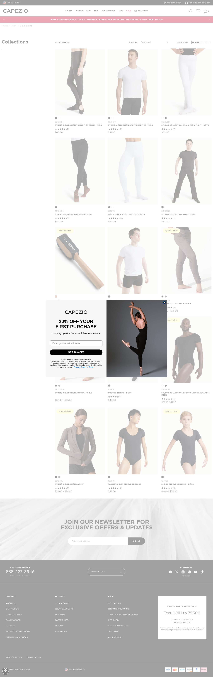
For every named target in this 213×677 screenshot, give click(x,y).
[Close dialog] (164, 302)
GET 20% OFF (76, 352)
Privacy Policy (80, 367)
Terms (91, 367)
